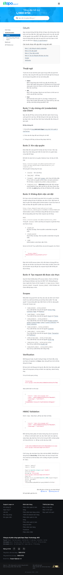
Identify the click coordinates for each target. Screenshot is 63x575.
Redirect (41, 311)
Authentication (9, 32)
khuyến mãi (44, 344)
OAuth (8, 35)
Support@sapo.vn (16, 558)
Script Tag (51, 339)
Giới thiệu (8, 30)
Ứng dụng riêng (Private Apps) (12, 38)
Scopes (27, 58)
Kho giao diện (7, 517)
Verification (28, 60)
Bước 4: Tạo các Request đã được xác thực (36, 55)
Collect (43, 322)
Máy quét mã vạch (48, 512)
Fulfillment (32, 335)
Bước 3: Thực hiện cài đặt (32, 53)
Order (49, 333)
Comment (29, 311)
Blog (53, 310)
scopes (43, 178)
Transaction (55, 333)
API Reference (9, 45)
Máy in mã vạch (47, 510)
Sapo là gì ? (6, 510)
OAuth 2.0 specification (40, 40)
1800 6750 (21, 552)
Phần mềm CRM (28, 532)
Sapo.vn (5, 565)
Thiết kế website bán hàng (31, 514)
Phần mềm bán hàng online (31, 512)
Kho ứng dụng (7, 514)
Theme (56, 316)
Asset (49, 316)
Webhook (7, 42)
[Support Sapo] (10, 3)
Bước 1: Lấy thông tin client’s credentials (36, 48)
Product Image (35, 322)
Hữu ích (45, 491)
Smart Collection (32, 324)
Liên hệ (5, 512)
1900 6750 (24, 13)
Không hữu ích (55, 491)
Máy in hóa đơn (47, 507)
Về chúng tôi (7, 507)
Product (50, 320)
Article (50, 310)
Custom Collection (50, 322)
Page (34, 311)
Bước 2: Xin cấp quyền (31, 50)
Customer (51, 328)
